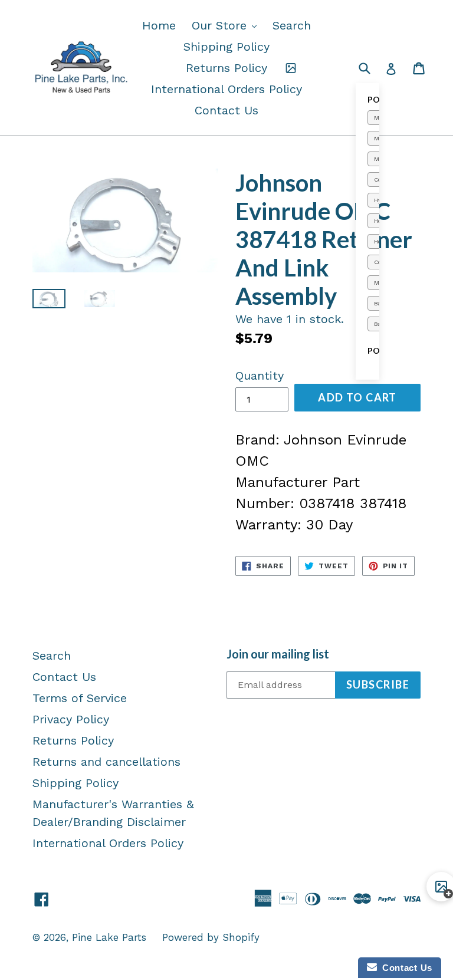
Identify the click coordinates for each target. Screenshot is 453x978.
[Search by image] (291, 68)
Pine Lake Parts (109, 937)
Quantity (259, 375)
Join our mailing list (277, 654)
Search (292, 25)
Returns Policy (226, 68)
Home (159, 25)
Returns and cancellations (106, 762)
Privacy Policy (70, 719)
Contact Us (226, 110)
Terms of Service (79, 698)
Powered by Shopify (211, 937)
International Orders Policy (226, 89)
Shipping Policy (226, 46)
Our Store (227, 25)
